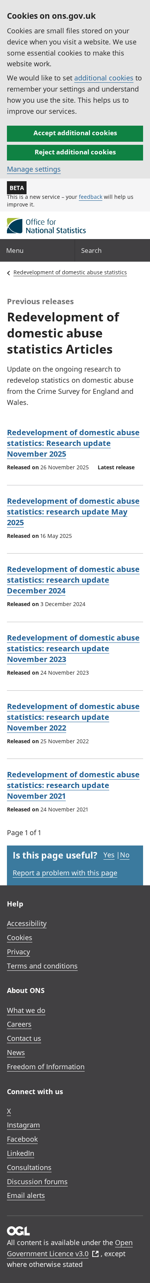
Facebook (22, 1139)
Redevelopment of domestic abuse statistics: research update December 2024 (73, 580)
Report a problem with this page (65, 872)
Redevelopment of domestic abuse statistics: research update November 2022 (73, 717)
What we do (26, 1010)
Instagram (23, 1124)
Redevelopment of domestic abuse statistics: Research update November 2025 (73, 443)
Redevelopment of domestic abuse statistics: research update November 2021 (73, 785)
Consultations (29, 1167)
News (16, 1052)
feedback (90, 196)
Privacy (18, 951)
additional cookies (103, 77)
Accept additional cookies (75, 132)
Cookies (19, 937)
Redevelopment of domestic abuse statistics (70, 272)
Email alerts (26, 1195)
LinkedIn (20, 1153)
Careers (19, 1024)
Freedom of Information (46, 1066)
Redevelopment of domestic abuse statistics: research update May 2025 (73, 512)
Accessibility (27, 923)
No (125, 854)
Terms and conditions (42, 965)
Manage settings (34, 169)
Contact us (24, 1038)
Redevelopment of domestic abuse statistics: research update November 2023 (73, 648)
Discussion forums (37, 1181)
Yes (109, 854)
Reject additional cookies (75, 151)
